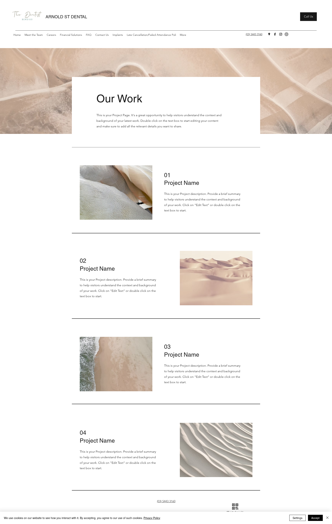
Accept (315, 518)
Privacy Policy (152, 518)
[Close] (327, 518)
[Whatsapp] (286, 34)
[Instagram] (281, 34)
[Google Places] (269, 34)
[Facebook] (275, 34)
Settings (297, 518)
